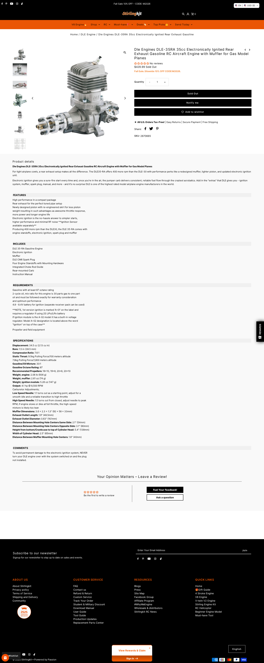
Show (5, 657)
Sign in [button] (130, 658)
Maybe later (170, 366)
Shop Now (170, 353)
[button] (246, 5)
